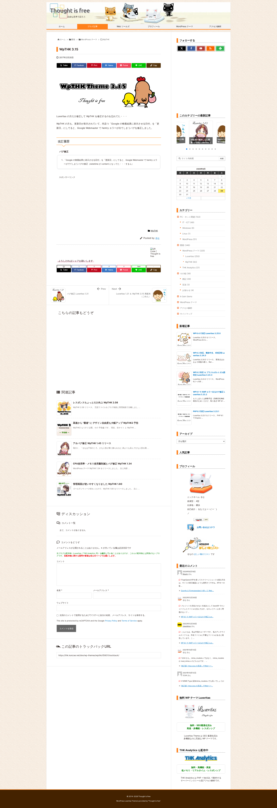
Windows (188, 228)
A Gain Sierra (186, 296)
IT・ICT (188, 222)
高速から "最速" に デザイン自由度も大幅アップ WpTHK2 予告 (105, 422)
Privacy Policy (111, 621)
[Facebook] (191, 48)
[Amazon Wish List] (201, 544)
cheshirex (187, 626)
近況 (186, 284)
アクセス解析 (186, 308)
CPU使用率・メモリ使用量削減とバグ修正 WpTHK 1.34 (102, 463)
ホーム (62, 39)
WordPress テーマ (89, 39)
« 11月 (188, 198)
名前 (59, 590)
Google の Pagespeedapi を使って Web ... (197, 591)
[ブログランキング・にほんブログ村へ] (200, 519)
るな (157, 238)
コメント (61, 561)
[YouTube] (200, 48)
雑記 (186, 279)
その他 (185, 273)
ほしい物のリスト (202, 554)
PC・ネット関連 (190, 217)
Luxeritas (192, 256)
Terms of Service (129, 621)
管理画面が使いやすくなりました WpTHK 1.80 (97, 483)
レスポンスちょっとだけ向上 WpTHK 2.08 (95, 402)
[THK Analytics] (201, 758)
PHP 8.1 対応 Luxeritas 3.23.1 (206, 411)
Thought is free (154, 801)
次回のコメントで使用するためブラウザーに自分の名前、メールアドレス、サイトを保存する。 (103, 615)
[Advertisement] (84, 200)
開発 (73, 39)
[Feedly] (220, 48)
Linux (186, 233)
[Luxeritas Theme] (201, 711)
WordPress (189, 239)
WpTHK (106, 39)
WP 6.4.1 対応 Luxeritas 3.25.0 (207, 333)
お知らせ (188, 290)
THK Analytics (191, 267)
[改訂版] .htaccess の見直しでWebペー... (197, 666)
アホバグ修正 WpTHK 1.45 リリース (92, 443)
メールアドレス (101, 590)
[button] (181, 132)
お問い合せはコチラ (206, 527)
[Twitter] (181, 48)
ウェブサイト (63, 602)
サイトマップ (186, 314)
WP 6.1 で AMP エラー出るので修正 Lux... (197, 617)
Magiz (185, 574)
